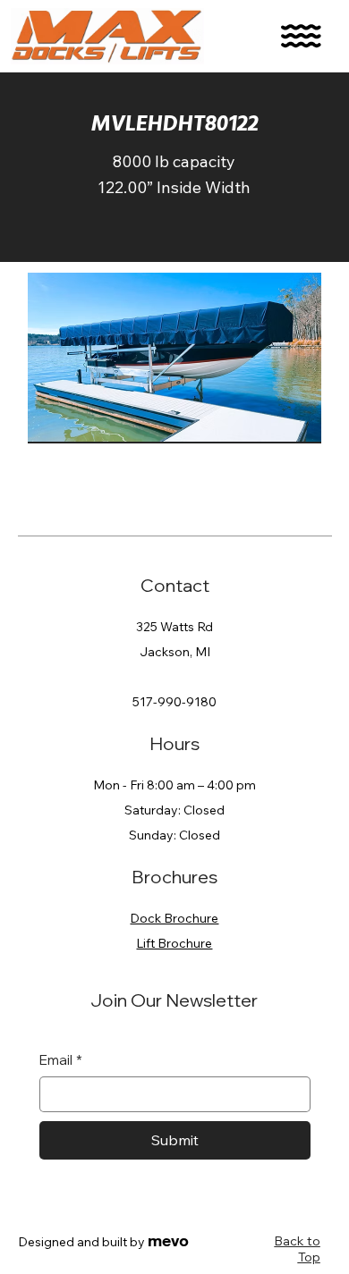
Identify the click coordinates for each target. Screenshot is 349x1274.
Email (60, 1059)
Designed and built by (103, 1242)
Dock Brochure (174, 918)
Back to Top (297, 1249)
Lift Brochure (174, 943)
